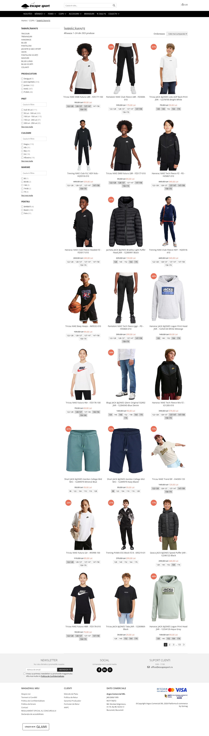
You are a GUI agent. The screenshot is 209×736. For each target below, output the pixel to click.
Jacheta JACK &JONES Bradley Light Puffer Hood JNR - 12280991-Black (125, 251)
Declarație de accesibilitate (32, 714)
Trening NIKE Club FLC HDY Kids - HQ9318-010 (83, 174)
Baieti (26, 210)
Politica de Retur (71, 697)
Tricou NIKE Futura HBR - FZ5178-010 (83, 626)
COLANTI (25, 67)
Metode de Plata (71, 694)
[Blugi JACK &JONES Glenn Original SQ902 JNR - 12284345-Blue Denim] (126, 374)
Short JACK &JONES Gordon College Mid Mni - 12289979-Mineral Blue (83, 480)
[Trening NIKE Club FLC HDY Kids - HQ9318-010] (83, 145)
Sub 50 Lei (28, 109)
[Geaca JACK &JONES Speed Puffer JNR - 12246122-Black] (168, 524)
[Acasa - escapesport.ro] (35, 5)
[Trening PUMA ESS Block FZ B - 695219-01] (126, 524)
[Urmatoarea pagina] (184, 644)
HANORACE (26, 39)
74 (25, 191)
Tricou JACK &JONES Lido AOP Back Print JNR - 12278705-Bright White (168, 98)
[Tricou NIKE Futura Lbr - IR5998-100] (83, 524)
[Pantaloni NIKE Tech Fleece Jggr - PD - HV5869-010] (126, 297)
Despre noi (25, 694)
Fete (26, 213)
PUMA (26, 92)
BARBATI (27, 206)
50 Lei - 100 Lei (30, 113)
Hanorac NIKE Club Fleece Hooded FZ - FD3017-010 (83, 251)
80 (25, 178)
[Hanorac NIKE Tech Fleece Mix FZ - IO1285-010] (168, 374)
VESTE (23, 52)
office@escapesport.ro (161, 667)
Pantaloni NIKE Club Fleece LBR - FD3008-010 (125, 98)
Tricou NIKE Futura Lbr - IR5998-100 (83, 552)
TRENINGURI (26, 36)
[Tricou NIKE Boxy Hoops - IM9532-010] (83, 297)
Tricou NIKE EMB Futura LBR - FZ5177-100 (83, 97)
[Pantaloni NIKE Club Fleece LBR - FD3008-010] (126, 68)
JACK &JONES (29, 82)
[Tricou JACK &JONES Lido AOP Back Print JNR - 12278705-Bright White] (168, 68)
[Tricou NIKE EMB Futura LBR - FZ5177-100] (83, 68)
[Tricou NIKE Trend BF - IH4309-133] (168, 450)
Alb (25, 147)
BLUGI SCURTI (27, 64)
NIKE (26, 88)
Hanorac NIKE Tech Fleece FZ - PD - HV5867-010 (168, 174)
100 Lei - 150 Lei (30, 116)
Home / (25, 20)
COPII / (32, 20)
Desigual (27, 78)
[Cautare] (114, 5)
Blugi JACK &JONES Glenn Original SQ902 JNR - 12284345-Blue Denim (125, 404)
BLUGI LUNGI (27, 61)
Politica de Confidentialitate (52, 676)
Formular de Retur (71, 704)
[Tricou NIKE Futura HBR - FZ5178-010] (83, 598)
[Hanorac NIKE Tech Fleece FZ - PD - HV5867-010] (168, 145)
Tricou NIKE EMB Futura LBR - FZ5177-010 (126, 173)
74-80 (26, 188)
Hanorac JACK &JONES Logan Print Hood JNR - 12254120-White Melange (168, 327)
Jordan (26, 85)
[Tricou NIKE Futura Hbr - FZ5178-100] (83, 374)
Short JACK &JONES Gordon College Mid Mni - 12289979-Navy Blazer (126, 480)
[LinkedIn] (104, 669)
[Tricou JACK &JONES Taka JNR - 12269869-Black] (126, 598)
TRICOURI (25, 33)
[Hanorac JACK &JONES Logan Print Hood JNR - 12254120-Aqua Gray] (168, 598)
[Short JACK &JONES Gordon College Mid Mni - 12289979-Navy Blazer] (126, 450)
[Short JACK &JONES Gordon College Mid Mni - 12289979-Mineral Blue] (83, 450)
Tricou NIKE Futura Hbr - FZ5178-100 (83, 402)
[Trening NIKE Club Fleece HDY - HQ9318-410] (168, 221)
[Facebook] (99, 669)
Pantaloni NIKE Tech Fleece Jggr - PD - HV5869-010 (126, 327)
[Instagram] (109, 669)
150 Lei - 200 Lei (30, 120)
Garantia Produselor (72, 700)
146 (25, 185)
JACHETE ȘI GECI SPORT (31, 49)
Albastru (27, 157)
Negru (26, 144)
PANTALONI (26, 45)
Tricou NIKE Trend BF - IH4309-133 (168, 479)
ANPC (66, 707)
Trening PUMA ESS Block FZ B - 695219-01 (125, 552)
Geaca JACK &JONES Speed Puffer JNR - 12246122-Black (168, 554)
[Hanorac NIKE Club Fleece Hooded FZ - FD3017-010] (83, 221)
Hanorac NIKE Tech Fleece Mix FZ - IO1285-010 (168, 404)
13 (179, 644)
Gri (25, 154)
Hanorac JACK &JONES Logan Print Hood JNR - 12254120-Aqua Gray (168, 628)
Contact (24, 707)
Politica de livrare (28, 704)
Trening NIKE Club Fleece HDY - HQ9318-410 (168, 251)
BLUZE (24, 42)
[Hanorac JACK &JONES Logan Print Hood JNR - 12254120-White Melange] (168, 297)
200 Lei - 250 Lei (30, 123)
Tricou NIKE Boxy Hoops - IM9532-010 (83, 326)
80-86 (26, 181)
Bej (25, 151)
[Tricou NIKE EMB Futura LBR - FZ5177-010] (126, 145)
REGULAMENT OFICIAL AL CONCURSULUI (38, 710)
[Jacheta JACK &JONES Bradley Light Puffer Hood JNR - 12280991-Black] (126, 221)
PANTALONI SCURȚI (29, 55)
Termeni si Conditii (29, 697)
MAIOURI (25, 58)
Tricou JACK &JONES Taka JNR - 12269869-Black (126, 628)
